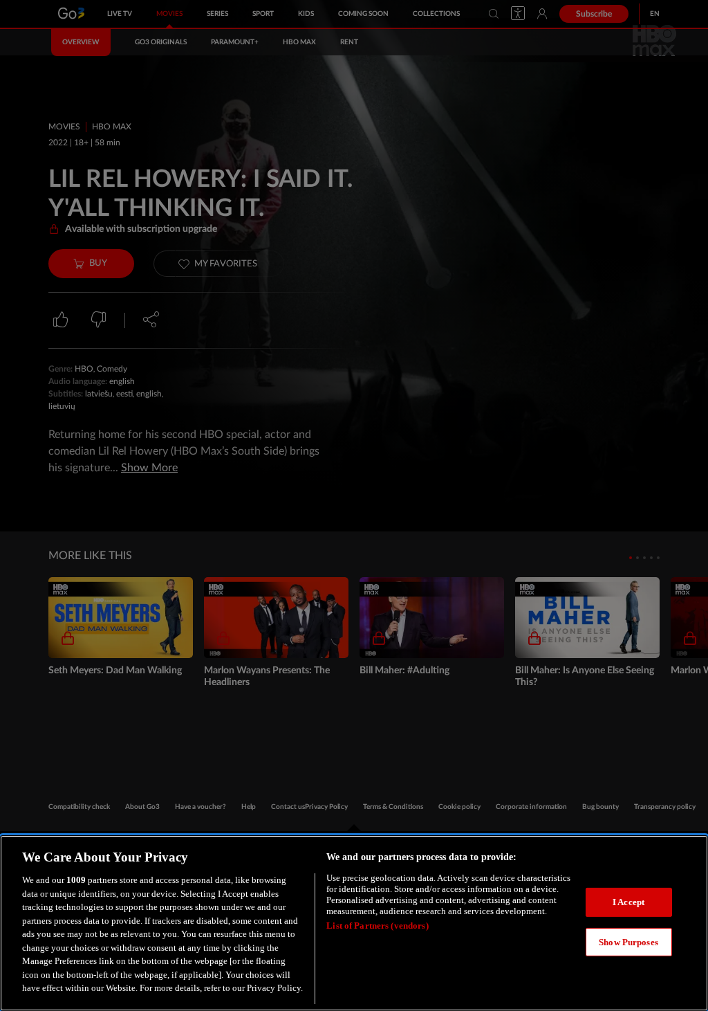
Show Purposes (628, 942)
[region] (354, 923)
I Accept (628, 902)
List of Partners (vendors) (377, 925)
